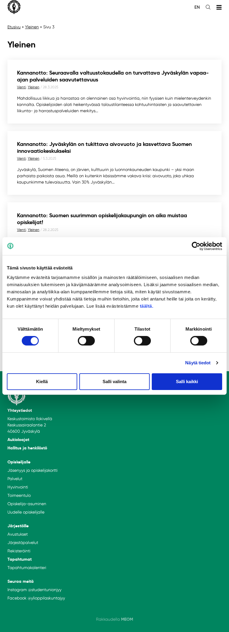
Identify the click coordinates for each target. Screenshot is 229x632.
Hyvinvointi (17, 487)
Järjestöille (18, 525)
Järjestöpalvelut (22, 542)
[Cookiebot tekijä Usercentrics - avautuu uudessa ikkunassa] (196, 246)
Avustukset (17, 534)
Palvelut (14, 478)
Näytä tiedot (198, 362)
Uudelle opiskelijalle (25, 512)
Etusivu (14, 26)
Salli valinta (114, 381)
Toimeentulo (19, 495)
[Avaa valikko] (219, 7)
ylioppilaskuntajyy (48, 598)
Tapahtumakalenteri (26, 567)
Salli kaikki (187, 381)
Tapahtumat (19, 559)
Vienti (21, 87)
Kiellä (42, 381)
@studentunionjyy (44, 589)
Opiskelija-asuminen (26, 503)
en (197, 7)
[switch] (86, 341)
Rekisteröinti (18, 550)
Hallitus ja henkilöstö (27, 448)
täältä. (147, 305)
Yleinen (32, 26)
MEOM (127, 619)
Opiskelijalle (18, 462)
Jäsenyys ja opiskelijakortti (32, 470)
